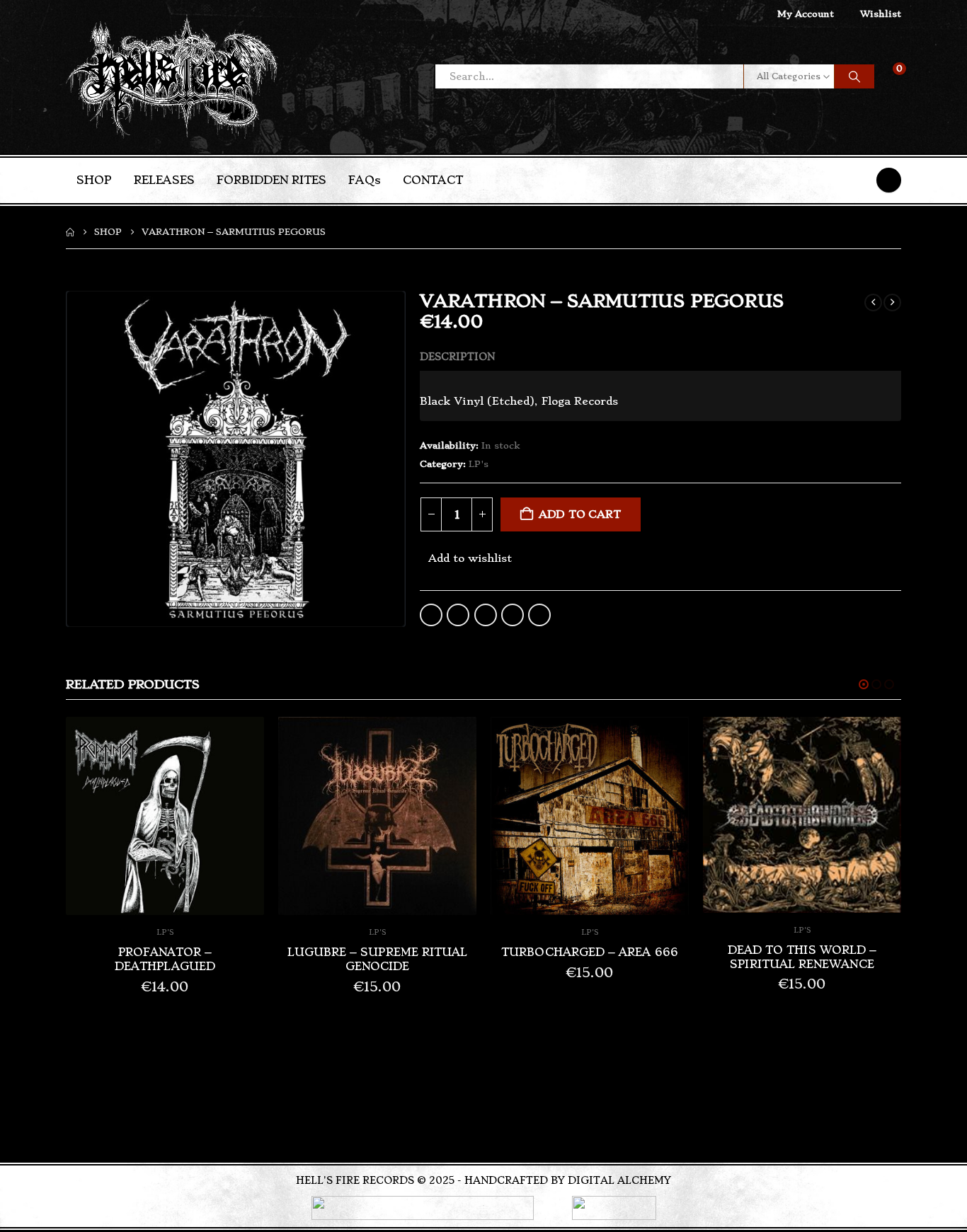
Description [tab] (457, 356)
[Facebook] (888, 180)
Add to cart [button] (240, 740)
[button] (863, 684)
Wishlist (880, 13)
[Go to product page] (165, 816)
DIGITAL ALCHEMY (619, 1180)
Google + (512, 615)
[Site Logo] (172, 76)
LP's (478, 464)
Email (539, 615)
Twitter (458, 615)
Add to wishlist (470, 558)
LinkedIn (485, 615)
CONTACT (433, 180)
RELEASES (164, 180)
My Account (805, 13)
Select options (878, 740)
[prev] (873, 302)
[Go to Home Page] (70, 232)
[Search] (854, 76)
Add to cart (580, 514)
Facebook (431, 615)
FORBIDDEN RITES (271, 180)
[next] (892, 302)
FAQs (364, 180)
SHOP (94, 180)
